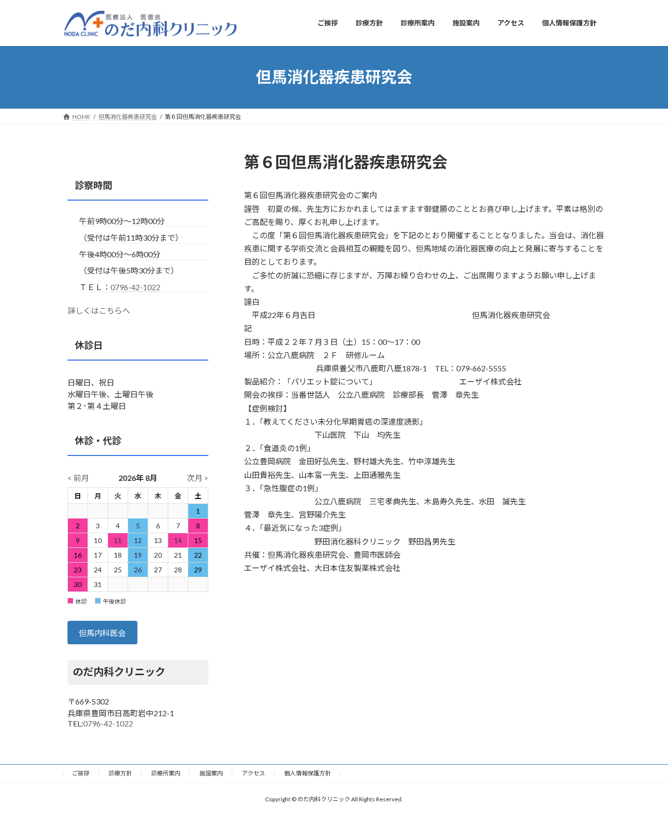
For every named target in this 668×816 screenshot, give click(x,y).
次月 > (197, 477)
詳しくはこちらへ (98, 310)
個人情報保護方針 (307, 773)
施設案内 (211, 773)
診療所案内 (165, 773)
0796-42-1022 (135, 286)
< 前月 (78, 477)
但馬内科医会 (102, 632)
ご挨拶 (80, 773)
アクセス (253, 773)
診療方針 (120, 773)
